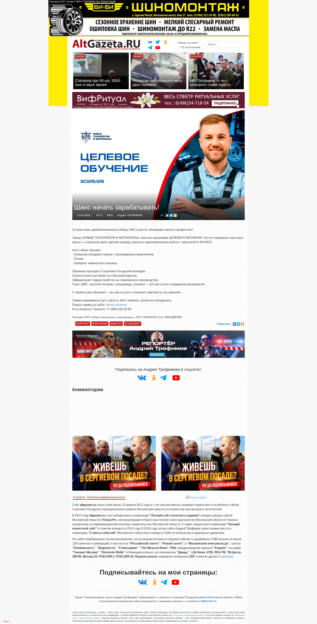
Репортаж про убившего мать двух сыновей (108, 82)
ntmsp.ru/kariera (116, 304)
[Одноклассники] (165, 42)
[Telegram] (149, 47)
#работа (116, 323)
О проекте (79, 497)
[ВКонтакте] (167, 215)
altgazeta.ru (208, 601)
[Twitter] (157, 42)
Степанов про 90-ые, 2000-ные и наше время (221, 82)
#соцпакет (132, 323)
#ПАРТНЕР (82, 323)
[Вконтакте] (149, 41)
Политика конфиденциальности (106, 497)
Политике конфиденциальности (189, 615)
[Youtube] (157, 47)
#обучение (100, 323)
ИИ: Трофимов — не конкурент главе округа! (161, 82)
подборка (225, 556)
